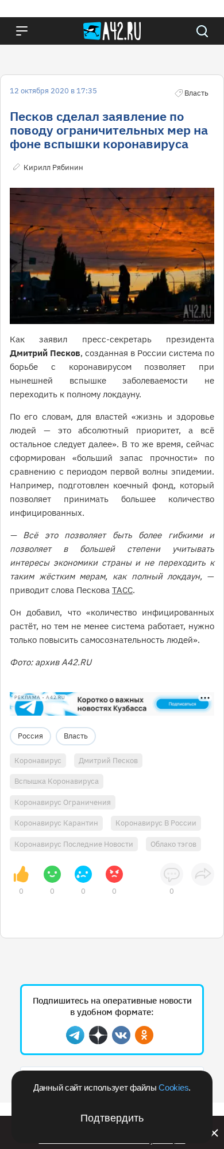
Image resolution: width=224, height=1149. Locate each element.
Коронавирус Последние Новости (73, 844)
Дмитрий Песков (108, 760)
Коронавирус (37, 760)
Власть (76, 736)
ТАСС (122, 590)
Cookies (173, 1087)
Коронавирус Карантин (56, 823)
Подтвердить (112, 1118)
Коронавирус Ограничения (62, 802)
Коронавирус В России (155, 823)
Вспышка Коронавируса (56, 781)
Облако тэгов (173, 844)
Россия (30, 736)
